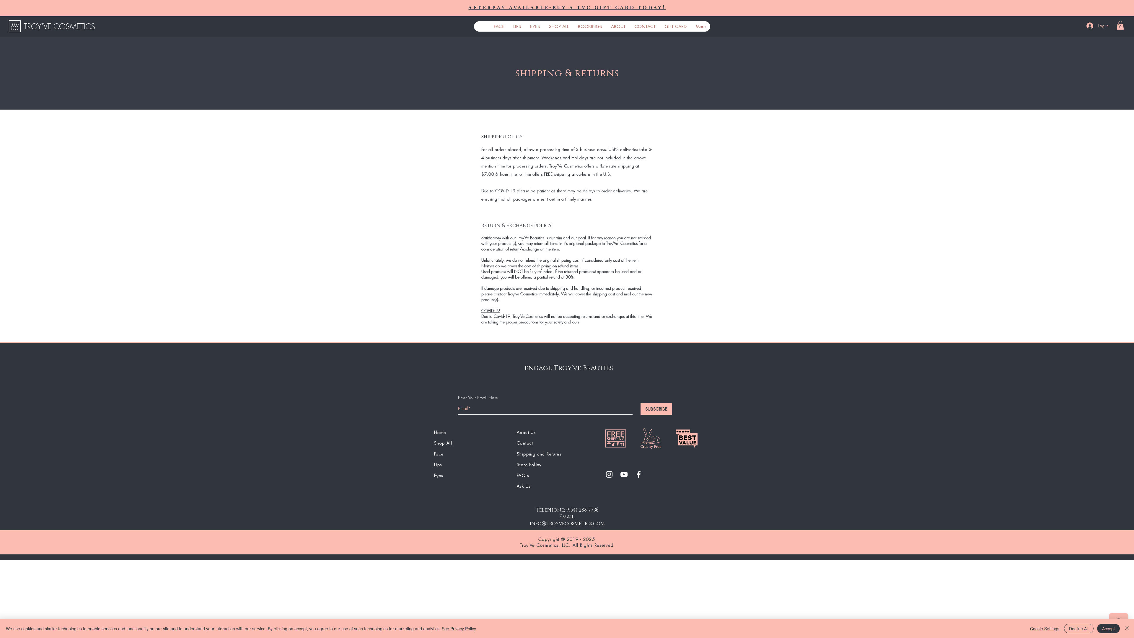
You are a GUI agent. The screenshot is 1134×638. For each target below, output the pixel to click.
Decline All (1079, 629)
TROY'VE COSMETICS (59, 27)
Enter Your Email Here (478, 398)
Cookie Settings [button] (1044, 629)
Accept (1108, 629)
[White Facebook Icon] (638, 474)
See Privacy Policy (459, 629)
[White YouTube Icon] (624, 474)
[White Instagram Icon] (609, 474)
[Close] (1126, 628)
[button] (1120, 25)
